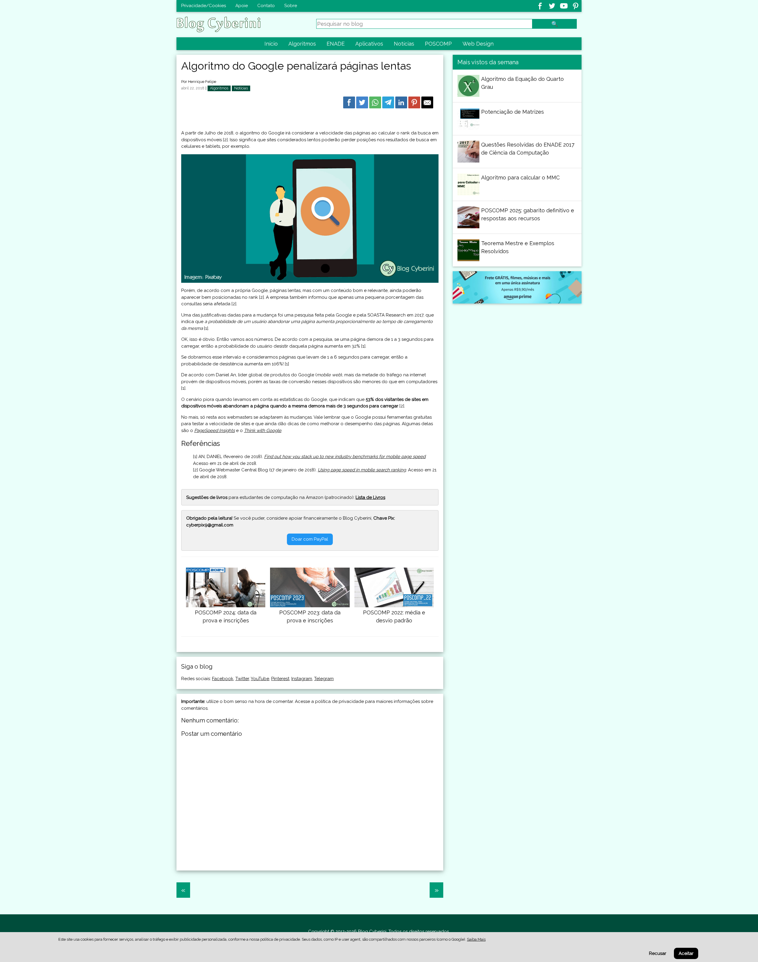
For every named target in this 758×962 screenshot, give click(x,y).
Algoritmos (302, 44)
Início (271, 44)
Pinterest (280, 678)
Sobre (290, 5)
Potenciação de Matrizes (512, 112)
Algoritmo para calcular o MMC (520, 177)
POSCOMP (438, 44)
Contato (266, 5)
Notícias (404, 44)
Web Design (478, 44)
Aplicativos (369, 44)
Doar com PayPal (310, 539)
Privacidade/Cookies (203, 5)
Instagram (301, 678)
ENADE (336, 44)
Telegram (324, 678)
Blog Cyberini (372, 931)
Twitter (242, 678)
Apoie (241, 5)
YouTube (260, 678)
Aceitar (686, 953)
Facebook (222, 678)
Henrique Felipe (202, 81)
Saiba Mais (476, 939)
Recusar (657, 953)
